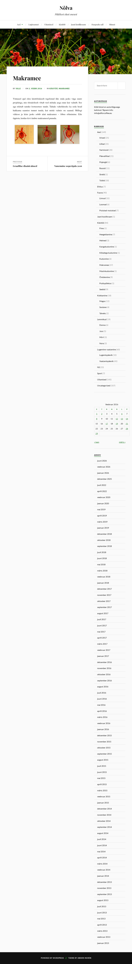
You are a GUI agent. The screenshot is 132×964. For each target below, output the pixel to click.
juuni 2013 (102, 912)
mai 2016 (101, 705)
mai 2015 (101, 778)
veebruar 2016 (103, 723)
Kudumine (104, 259)
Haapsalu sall (97, 24)
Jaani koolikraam (78, 24)
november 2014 (104, 815)
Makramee (27, 78)
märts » (122, 442)
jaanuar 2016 (103, 729)
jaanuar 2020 (103, 503)
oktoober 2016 (103, 674)
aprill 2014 (102, 857)
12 (117, 419)
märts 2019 (102, 521)
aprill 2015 (102, 784)
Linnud (102, 198)
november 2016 (104, 668)
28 (127, 429)
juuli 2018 (101, 552)
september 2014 (104, 827)
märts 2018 (102, 570)
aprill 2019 (102, 515)
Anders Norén (84, 958)
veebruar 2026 (103, 466)
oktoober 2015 (103, 747)
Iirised (102, 137)
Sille (18, 88)
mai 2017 (101, 631)
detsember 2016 (104, 662)
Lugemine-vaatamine (106, 349)
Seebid (102, 289)
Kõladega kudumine (108, 253)
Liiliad (102, 144)
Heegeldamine (105, 234)
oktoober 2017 (103, 601)
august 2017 (102, 613)
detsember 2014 (104, 808)
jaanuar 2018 (103, 583)
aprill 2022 (102, 491)
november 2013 (104, 888)
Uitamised (48, 24)
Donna (102, 325)
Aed (18, 24)
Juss (101, 331)
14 (127, 419)
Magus (102, 301)
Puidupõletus (105, 283)
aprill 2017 (102, 637)
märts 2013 (102, 931)
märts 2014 (102, 863)
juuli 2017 (101, 619)
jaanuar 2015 (103, 802)
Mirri (101, 337)
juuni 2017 (102, 625)
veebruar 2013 (103, 937)
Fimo (101, 228)
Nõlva (66, 7)
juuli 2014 (101, 839)
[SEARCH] (121, 85)
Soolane (102, 307)
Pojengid (103, 162)
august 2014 (102, 833)
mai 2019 (101, 509)
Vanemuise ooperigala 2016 (68, 166)
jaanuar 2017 (103, 656)
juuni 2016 (102, 698)
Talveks (102, 313)
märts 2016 (102, 717)
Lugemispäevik (106, 355)
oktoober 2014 (103, 821)
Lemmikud (101, 319)
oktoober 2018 (103, 540)
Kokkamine (102, 295)
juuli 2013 (101, 906)
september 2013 (104, 894)
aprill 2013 (102, 924)
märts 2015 (102, 790)
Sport (99, 373)
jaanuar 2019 (103, 528)
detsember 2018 (104, 534)
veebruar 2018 (103, 576)
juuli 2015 (101, 766)
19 (117, 424)
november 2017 (104, 595)
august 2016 (102, 686)
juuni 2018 (102, 558)
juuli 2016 (101, 692)
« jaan (96, 442)
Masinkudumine (106, 271)
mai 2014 (101, 851)
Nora (101, 343)
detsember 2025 (104, 479)
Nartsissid (103, 150)
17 (107, 424)
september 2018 (104, 546)
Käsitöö (62, 24)
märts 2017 (102, 644)
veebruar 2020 (103, 497)
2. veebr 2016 (35, 88)
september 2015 (104, 753)
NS (98, 367)
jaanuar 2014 (103, 876)
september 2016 (104, 680)
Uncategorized (103, 385)
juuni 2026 (102, 460)
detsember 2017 (104, 589)
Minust (112, 24)
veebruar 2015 (103, 796)
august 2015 (102, 760)
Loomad (103, 204)
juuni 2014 (102, 845)
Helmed (102, 240)
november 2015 (104, 741)
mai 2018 (101, 564)
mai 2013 (101, 918)
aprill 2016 (102, 711)
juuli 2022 (101, 485)
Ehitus (100, 186)
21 (127, 424)
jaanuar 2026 (103, 473)
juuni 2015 (102, 772)
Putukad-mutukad (107, 210)
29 (97, 433)
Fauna (100, 192)
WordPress (58, 958)
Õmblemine (104, 277)
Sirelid (102, 174)
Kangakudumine (106, 246)
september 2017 (104, 607)
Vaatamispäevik (106, 361)
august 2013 (102, 900)
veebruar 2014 (103, 869)
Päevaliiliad (104, 156)
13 (122, 419)
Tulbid (102, 180)
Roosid (102, 168)
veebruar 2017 (103, 650)
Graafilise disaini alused (25, 166)
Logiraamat (33, 24)
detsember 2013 (104, 882)
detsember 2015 (104, 735)
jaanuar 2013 (103, 943)
